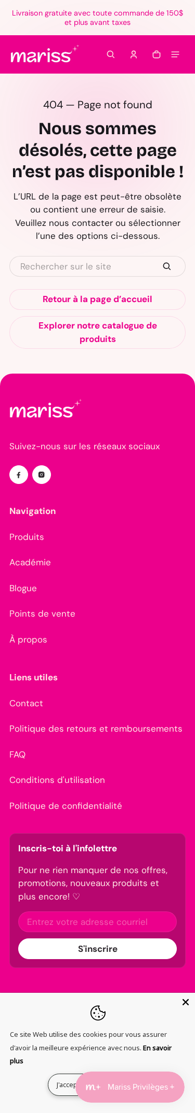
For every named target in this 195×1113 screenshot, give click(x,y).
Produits (26, 537)
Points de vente (42, 613)
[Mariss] (45, 54)
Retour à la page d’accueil (97, 299)
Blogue (23, 588)
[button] (110, 54)
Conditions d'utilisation (57, 780)
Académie (30, 562)
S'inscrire (98, 948)
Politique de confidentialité (65, 805)
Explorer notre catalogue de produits (97, 332)
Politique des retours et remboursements (96, 728)
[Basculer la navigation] (175, 54)
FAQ (17, 754)
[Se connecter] (133, 54)
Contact (26, 703)
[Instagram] (41, 474)
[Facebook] (18, 474)
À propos (28, 639)
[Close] (185, 1002)
